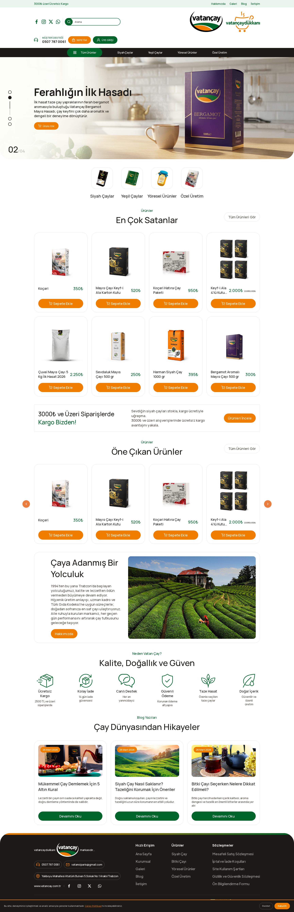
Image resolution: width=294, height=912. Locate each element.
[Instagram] (43, 21)
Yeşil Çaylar (155, 52)
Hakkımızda (218, 4)
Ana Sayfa (144, 854)
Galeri (233, 4)
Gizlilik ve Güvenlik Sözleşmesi (236, 876)
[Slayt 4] (10, 124)
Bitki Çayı (179, 861)
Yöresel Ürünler (187, 52)
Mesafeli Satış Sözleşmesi (233, 854)
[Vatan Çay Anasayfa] (224, 22)
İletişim (255, 4)
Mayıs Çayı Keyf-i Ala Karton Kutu (110, 290)
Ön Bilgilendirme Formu (230, 884)
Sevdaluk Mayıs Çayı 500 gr (108, 374)
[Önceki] (26, 504)
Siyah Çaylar (125, 52)
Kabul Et (282, 905)
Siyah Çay (179, 854)
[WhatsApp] (58, 21)
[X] (50, 21)
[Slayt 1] (10, 92)
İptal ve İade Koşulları (229, 861)
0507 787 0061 (54, 41)
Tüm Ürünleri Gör (242, 217)
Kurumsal (143, 861)
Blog (244, 4)
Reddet (266, 905)
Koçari (43, 288)
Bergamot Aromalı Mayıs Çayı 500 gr (225, 374)
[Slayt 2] (10, 97)
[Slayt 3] (10, 118)
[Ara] (69, 22)
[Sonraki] (268, 504)
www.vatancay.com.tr (47, 886)
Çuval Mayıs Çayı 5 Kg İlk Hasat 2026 (53, 374)
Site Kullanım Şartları (228, 869)
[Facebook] (36, 21)
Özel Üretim (219, 52)
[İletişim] (36, 40)
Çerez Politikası (93, 905)
